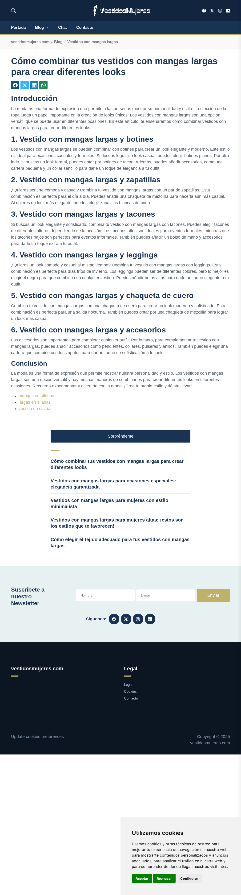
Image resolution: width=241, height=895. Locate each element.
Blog (39, 27)
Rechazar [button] (164, 878)
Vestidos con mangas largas (92, 42)
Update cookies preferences (37, 736)
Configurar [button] (189, 878)
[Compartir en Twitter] (24, 85)
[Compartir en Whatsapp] (43, 85)
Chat (62, 27)
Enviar (213, 595)
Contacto (84, 27)
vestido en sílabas (35, 408)
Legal (128, 685)
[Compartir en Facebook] (15, 85)
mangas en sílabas (36, 396)
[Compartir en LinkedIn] (34, 85)
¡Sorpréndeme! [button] (120, 436)
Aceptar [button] (142, 878)
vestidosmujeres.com (30, 42)
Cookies (130, 691)
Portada (18, 27)
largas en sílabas (35, 402)
